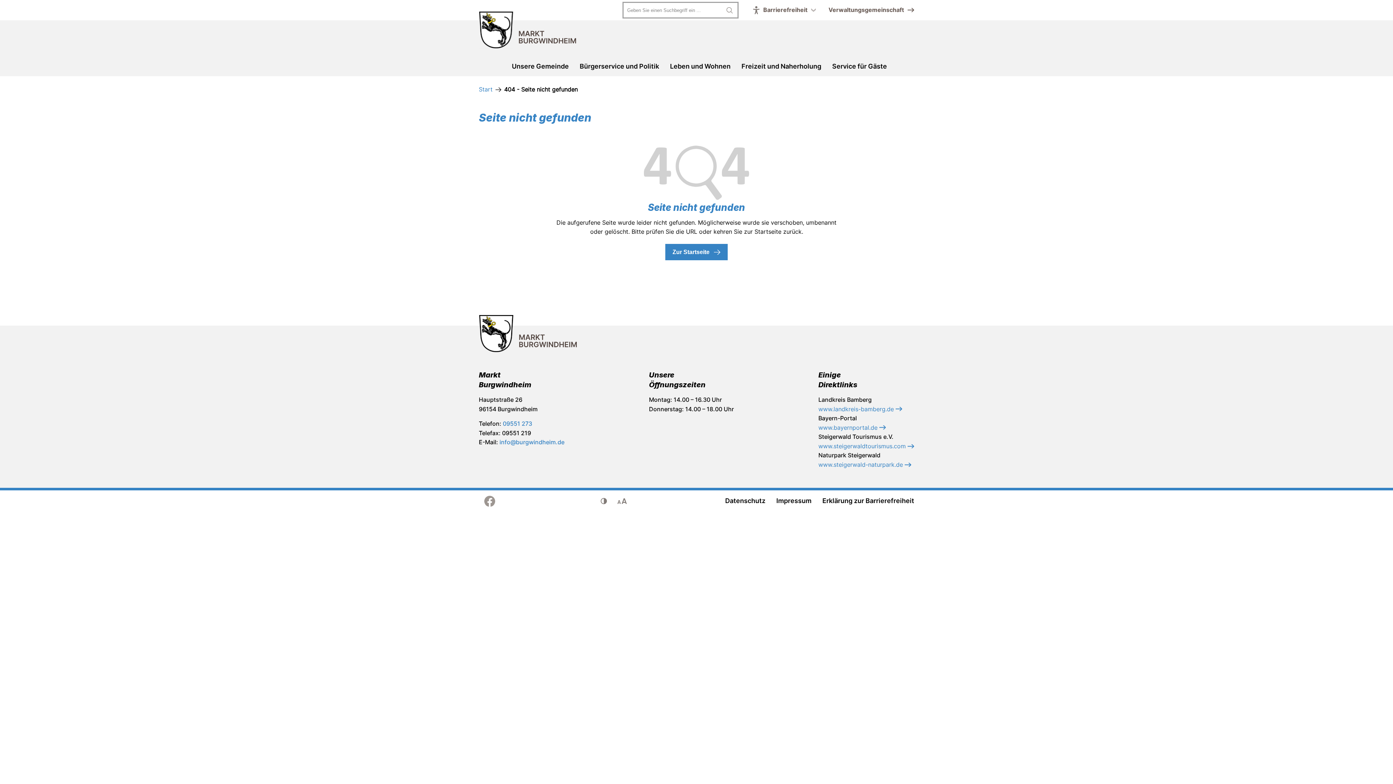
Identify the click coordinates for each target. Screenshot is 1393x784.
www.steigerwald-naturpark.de (861, 464)
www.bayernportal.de (848, 427)
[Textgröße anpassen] (622, 501)
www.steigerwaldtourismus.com (863, 446)
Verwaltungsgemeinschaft (866, 9)
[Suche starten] (729, 10)
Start (486, 89)
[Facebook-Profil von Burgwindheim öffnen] (490, 501)
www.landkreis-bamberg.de (857, 409)
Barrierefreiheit (785, 9)
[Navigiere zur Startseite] (528, 31)
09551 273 (517, 423)
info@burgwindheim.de (532, 442)
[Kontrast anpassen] (604, 501)
